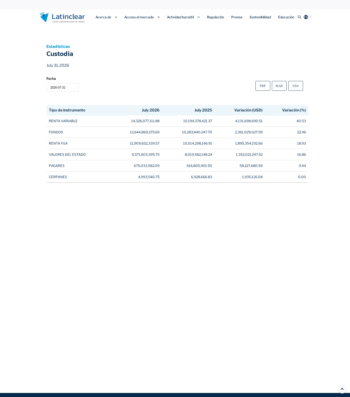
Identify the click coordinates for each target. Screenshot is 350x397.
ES (305, 17)
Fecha (51, 78)
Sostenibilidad (260, 17)
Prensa (236, 17)
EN (309, 17)
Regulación (215, 17)
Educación (286, 17)
